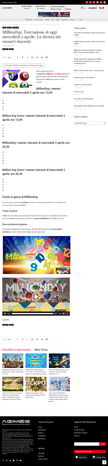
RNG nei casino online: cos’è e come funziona (89, 70)
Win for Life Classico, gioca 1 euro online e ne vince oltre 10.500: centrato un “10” (59, 372)
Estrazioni (65, 20)
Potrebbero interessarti (16, 349)
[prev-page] (3, 405)
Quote (72, 20)
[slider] (34, 313)
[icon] (81, 459)
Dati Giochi (29, 20)
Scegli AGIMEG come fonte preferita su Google (25, 65)
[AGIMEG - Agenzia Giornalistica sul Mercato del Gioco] (7, 8)
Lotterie (9, 27)
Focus (9, 24)
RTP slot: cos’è (79, 92)
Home (4, 24)
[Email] (37, 57)
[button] (36, 296)
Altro (80, 20)
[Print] (42, 57)
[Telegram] (97, 2)
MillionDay (15, 27)
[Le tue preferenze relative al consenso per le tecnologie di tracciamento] (104, 462)
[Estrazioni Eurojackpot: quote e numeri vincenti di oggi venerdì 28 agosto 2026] (36, 384)
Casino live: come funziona (83, 84)
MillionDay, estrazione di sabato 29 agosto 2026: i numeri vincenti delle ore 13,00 (12, 372)
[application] (36, 297)
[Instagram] (90, 2)
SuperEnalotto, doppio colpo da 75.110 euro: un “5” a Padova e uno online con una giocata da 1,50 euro (36, 372)
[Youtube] (104, 2)
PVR (52, 20)
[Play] (5, 314)
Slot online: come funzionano (83, 99)
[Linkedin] (94, 2)
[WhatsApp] (27, 57)
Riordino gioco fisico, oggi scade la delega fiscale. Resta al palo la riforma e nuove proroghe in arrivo (87, 61)
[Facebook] (87, 2)
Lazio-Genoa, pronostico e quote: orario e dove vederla (89, 34)
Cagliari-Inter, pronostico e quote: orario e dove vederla (89, 43)
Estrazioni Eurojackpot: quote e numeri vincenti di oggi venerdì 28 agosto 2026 (35, 395)
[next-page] (7, 405)
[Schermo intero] (67, 314)
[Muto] (64, 314)
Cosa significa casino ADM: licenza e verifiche (89, 106)
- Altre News (40, 349)
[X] (101, 2)
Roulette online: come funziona (84, 77)
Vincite (47, 20)
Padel (57, 20)
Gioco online (39, 20)
